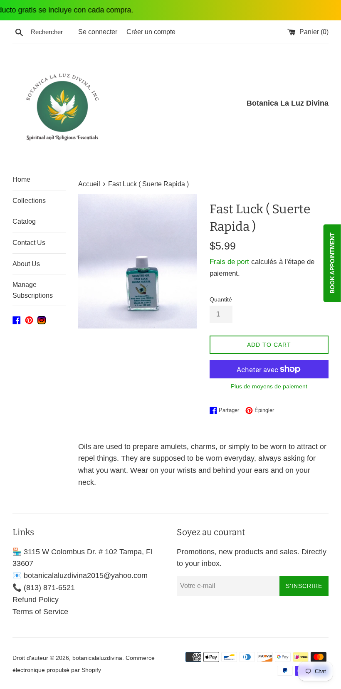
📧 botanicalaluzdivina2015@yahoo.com (80, 575)
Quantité (221, 299)
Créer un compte (150, 31)
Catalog (24, 221)
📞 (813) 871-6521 (43, 587)
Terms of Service (40, 612)
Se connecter (97, 31)
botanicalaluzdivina (97, 657)
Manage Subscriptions (32, 290)
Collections (29, 200)
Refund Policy (35, 599)
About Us (26, 263)
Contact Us (28, 242)
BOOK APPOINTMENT (332, 263)
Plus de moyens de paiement (269, 386)
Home (21, 179)
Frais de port (229, 262)
